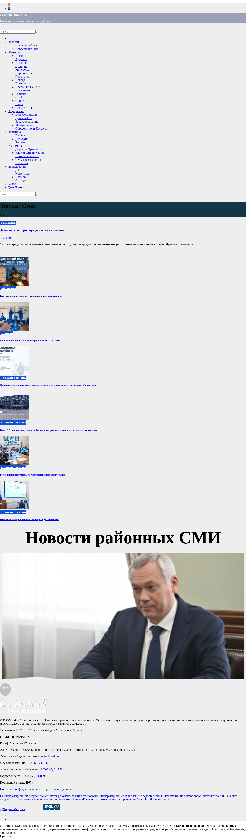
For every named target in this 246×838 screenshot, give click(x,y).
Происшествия (17, 166)
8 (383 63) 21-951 (51, 769)
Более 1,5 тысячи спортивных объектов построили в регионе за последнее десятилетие (48, 430)
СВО (18, 97)
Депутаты (21, 139)
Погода (20, 80)
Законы (20, 142)
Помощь (20, 83)
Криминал (22, 173)
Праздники (22, 90)
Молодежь (22, 69)
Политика (14, 132)
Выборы (20, 135)
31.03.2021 (7, 237)
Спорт (19, 100)
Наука (19, 104)
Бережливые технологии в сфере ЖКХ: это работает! (30, 340)
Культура (21, 66)
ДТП (18, 170)
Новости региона (26, 48)
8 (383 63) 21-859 (34, 776)
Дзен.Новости (17, 187)
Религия (20, 93)
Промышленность (27, 156)
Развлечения (23, 107)
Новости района (26, 45)
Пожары (20, 177)
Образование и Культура (31, 128)
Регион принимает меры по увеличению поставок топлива (33, 474)
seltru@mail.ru (50, 756)
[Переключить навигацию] (1, 28)
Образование (23, 73)
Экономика (15, 145)
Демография (23, 118)
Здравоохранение (26, 121)
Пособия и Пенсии (27, 87)
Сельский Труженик (13, 14)
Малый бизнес (24, 125)
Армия (19, 55)
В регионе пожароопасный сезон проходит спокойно (29, 519)
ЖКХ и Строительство (30, 152)
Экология (21, 163)
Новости (13, 41)
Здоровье (21, 59)
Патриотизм (23, 76)
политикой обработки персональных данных (205, 825)
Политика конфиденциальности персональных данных (36, 789)
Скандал (21, 180)
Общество (14, 52)
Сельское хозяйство (28, 159)
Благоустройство (26, 114)
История (21, 62)
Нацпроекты (16, 111)
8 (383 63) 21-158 (37, 762)
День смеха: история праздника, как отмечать (32, 230)
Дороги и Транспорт (28, 149)
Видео (12, 184)
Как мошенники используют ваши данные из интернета (31, 295)
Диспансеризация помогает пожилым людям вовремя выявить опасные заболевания (48, 385)
